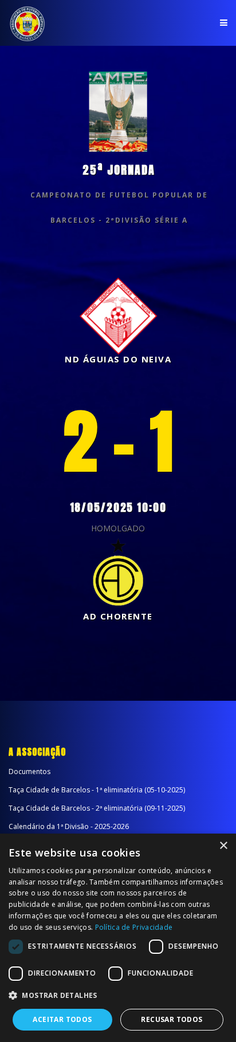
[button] (118, 995)
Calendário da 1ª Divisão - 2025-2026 (69, 826)
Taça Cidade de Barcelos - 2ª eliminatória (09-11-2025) (97, 808)
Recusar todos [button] (171, 1019)
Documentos (29, 771)
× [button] (223, 846)
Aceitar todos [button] (62, 1019)
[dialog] (118, 938)
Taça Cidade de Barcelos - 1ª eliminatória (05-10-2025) (97, 790)
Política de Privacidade (134, 927)
